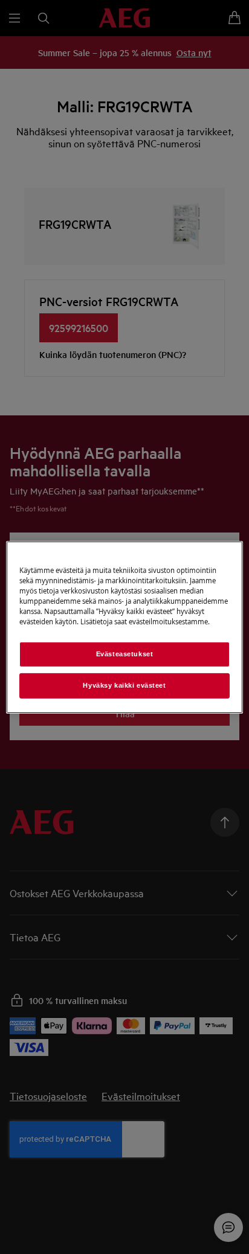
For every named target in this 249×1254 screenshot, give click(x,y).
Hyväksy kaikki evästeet (124, 685)
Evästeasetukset (125, 653)
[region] (124, 626)
